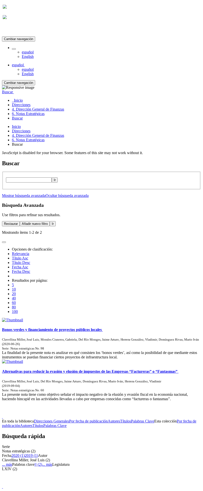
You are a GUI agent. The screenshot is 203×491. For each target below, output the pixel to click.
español (28, 52)
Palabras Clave (142, 421)
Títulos (125, 421)
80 (14, 307)
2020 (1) (18, 455)
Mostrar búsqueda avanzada (24, 195)
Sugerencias (110, 412)
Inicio (16, 126)
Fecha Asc (20, 267)
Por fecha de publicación (88, 421)
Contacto (91, 412)
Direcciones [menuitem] (21, 105)
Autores (114, 421)
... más (7, 464)
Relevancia (20, 254)
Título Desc (21, 262)
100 (15, 311)
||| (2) (38, 464)
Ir (55, 180)
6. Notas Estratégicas (28, 140)
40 (14, 298)
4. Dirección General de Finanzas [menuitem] (38, 109)
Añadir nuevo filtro (35, 224)
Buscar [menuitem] (17, 118)
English (28, 56)
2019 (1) (31, 455)
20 (14, 294)
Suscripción (12, 29)
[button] (14, 49)
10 (14, 289)
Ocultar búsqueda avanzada (67, 195)
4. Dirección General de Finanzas (38, 135)
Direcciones (21, 131)
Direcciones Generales (51, 421)
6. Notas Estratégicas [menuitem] (28, 114)
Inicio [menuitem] (17, 100)
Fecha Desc (21, 271)
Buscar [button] (8, 92)
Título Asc (20, 258)
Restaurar (11, 224)
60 (14, 303)
